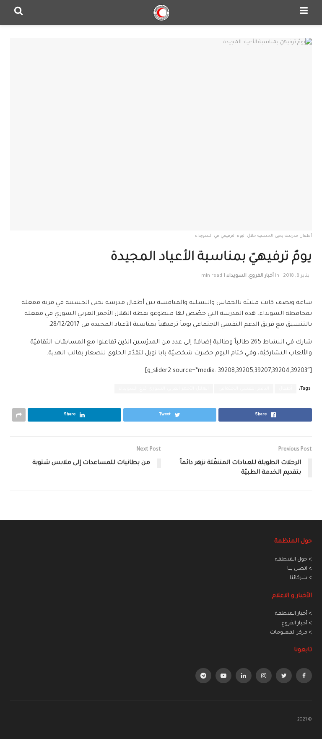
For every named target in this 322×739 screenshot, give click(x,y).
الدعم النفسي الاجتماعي (243, 388)
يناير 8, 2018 (296, 276)
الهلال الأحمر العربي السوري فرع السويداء (164, 388)
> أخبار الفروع (296, 623)
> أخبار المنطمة (293, 614)
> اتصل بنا (299, 569)
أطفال (285, 388)
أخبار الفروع (261, 276)
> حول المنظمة (293, 560)
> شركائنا (301, 578)
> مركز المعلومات (291, 633)
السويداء (236, 276)
